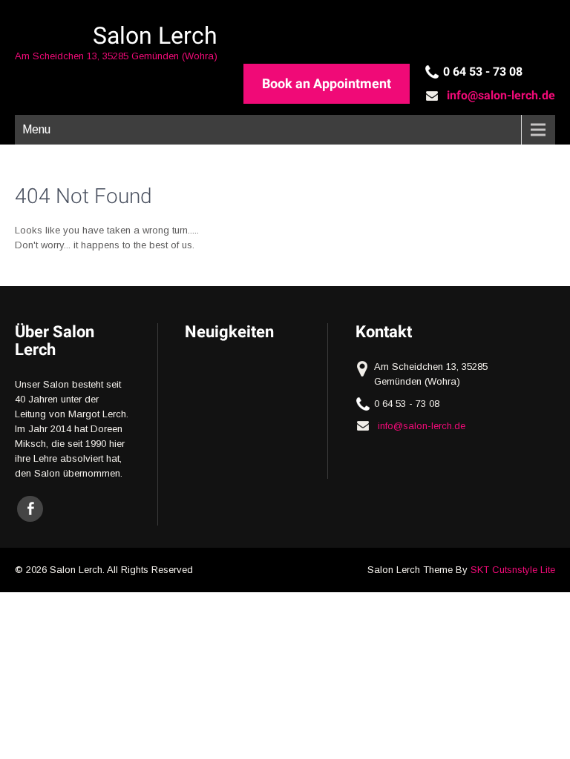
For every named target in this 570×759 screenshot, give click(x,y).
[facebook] (30, 509)
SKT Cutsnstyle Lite (513, 569)
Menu (36, 129)
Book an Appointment (326, 83)
